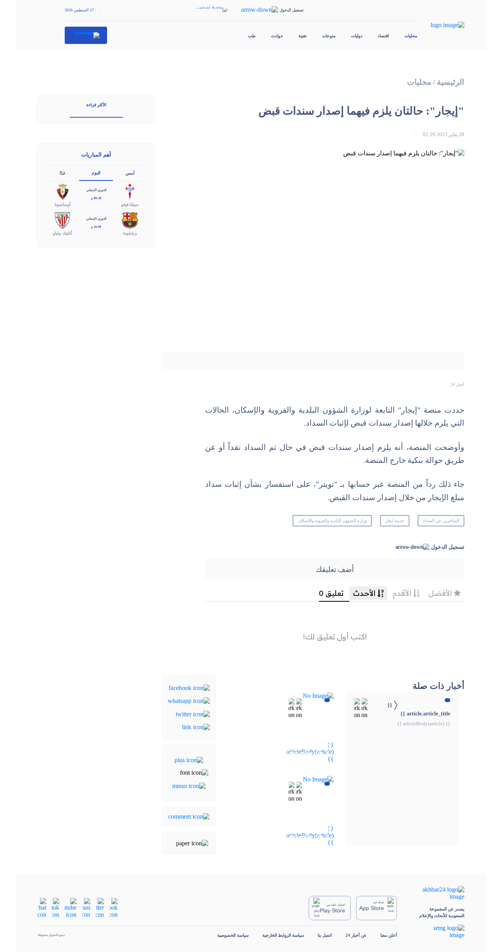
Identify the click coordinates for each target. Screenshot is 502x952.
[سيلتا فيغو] (130, 191)
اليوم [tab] (96, 172)
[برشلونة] (130, 220)
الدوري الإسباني (96, 190)
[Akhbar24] (437, 893)
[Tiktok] (55, 907)
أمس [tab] (130, 173)
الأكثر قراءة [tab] (96, 104)
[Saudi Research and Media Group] (437, 932)
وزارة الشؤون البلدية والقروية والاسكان (332, 520)
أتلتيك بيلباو (62, 233)
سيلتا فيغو (129, 204)
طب (252, 35)
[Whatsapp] (189, 700)
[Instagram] (86, 907)
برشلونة (130, 233)
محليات (410, 35)
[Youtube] (70, 907)
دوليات (356, 35)
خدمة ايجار (394, 520)
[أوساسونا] (62, 191)
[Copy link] (196, 726)
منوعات (329, 35)
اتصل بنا (325, 935)
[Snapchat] (42, 907)
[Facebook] (189, 687)
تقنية (302, 35)
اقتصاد (383, 35)
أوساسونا (63, 204)
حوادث (277, 35)
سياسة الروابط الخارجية (283, 935)
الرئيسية (450, 82)
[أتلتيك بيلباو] (62, 220)
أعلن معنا (388, 935)
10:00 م (96, 227)
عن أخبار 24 (356, 935)
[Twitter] (193, 713)
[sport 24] (86, 35)
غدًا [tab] (62, 173)
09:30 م (96, 198)
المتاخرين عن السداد (441, 520)
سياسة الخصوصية (233, 935)
